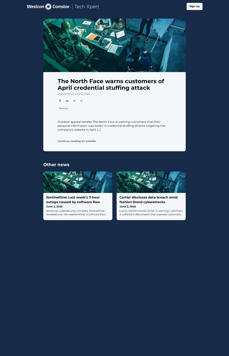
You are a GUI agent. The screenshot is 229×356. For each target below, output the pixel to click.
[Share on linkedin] (67, 100)
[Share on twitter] (74, 100)
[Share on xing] (81, 100)
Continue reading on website (77, 141)
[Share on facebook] (60, 100)
